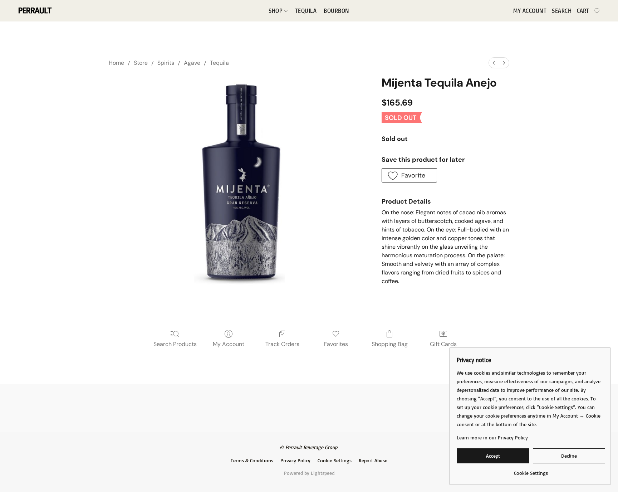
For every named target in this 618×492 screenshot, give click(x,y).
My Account (228, 344)
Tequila (306, 10)
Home (116, 63)
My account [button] (529, 10)
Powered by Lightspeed (309, 473)
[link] (531, 470)
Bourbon (336, 10)
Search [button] (562, 10)
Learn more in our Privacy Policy (492, 437)
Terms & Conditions (252, 460)
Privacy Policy (295, 460)
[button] (34, 11)
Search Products (175, 344)
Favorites (336, 344)
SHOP (276, 10)
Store (141, 63)
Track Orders (282, 344)
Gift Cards (443, 344)
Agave (192, 63)
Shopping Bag (390, 344)
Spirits (165, 63)
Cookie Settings (335, 460)
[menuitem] (494, 63)
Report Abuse (373, 460)
